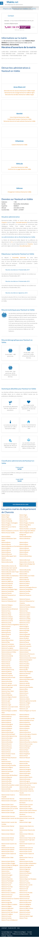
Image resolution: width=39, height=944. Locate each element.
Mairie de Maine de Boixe (9, 714)
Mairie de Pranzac (6, 769)
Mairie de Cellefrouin (7, 581)
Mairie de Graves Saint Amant (28, 658)
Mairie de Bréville (6, 574)
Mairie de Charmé (6, 593)
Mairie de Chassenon (25, 595)
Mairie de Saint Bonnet (8, 799)
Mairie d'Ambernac (25, 519)
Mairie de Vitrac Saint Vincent (10, 912)
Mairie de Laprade (25, 685)
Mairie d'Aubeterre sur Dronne (10, 530)
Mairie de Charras (24, 593)
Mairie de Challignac (7, 587)
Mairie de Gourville (25, 656)
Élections (9, 936)
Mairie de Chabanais (7, 583)
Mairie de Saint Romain (8, 847)
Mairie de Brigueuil (7, 577)
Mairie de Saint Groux (26, 816)
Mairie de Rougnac (25, 781)
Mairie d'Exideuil (24, 638)
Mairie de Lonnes (24, 705)
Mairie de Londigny (25, 703)
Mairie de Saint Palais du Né (27, 838)
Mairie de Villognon (7, 910)
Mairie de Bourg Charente (9, 570)
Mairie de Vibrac (6, 900)
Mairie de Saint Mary (7, 830)
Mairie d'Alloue (24, 517)
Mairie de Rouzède (7, 787)
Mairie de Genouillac (25, 650)
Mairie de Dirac (6, 628)
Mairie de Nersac (6, 750)
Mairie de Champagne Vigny (9, 589)
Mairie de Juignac (24, 667)
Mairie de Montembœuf (8, 734)
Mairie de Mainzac (7, 716)
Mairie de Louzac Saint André (10, 707)
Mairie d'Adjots (24, 691)
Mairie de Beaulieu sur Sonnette (10, 546)
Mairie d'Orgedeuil (25, 754)
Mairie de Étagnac (24, 636)
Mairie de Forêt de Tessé (8, 677)
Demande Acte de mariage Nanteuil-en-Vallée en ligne (19, 92)
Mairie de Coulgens (25, 617)
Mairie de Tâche (24, 681)
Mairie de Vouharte (25, 912)
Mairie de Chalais (24, 585)
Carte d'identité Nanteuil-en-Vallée (19, 117)
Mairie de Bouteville (25, 570)
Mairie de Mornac (6, 740)
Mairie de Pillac (24, 763)
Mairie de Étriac (6, 638)
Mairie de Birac (24, 554)
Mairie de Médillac (25, 726)
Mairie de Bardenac (25, 538)
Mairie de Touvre (6, 885)
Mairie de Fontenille (25, 644)
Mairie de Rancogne (25, 773)
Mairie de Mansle (6, 718)
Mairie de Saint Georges (8, 812)
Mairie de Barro (24, 542)
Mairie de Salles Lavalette (27, 865)
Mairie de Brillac (24, 577)
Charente (4, 222)
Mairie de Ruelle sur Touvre (27, 787)
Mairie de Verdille (24, 894)
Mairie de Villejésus (25, 906)
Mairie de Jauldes (24, 665)
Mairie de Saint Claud (7, 804)
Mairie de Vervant (24, 898)
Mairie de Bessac (6, 552)
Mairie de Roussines (25, 785)
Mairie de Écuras (6, 632)
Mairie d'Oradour (24, 752)
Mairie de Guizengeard (26, 660)
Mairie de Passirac (25, 761)
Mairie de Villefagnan (25, 904)
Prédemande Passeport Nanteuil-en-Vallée (19, 119)
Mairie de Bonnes (6, 560)
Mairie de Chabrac (25, 583)
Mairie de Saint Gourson (8, 816)
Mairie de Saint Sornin (26, 851)
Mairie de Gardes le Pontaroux (10, 650)
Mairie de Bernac (6, 550)
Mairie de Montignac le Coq (9, 736)
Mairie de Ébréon (6, 630)
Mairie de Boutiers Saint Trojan (10, 572)
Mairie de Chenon (6, 607)
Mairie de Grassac (6, 658)
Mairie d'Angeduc (6, 525)
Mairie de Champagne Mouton (28, 587)
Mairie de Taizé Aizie (7, 879)
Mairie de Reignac (24, 775)
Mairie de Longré (6, 705)
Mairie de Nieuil (24, 750)
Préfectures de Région (20, 932)
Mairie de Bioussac (7, 554)
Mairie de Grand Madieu (26, 687)
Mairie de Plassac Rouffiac (9, 765)
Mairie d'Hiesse (6, 664)
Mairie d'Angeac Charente (27, 523)
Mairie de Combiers (25, 613)
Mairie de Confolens (7, 617)
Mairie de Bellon (6, 548)
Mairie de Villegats (7, 906)
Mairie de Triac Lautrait (26, 885)
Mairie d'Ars (5, 529)
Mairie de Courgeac (25, 620)
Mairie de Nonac (6, 752)
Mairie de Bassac (6, 544)
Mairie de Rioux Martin (26, 777)
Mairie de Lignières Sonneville (28, 701)
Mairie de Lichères (25, 699)
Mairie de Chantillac (25, 591)
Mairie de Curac (24, 624)
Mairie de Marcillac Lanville (27, 718)
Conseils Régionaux (7, 932)
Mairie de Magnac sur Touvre (28, 710)
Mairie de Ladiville (25, 683)
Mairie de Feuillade (25, 640)
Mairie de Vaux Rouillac (26, 892)
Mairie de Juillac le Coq (8, 669)
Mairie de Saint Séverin (8, 849)
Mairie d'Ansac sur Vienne (9, 527)
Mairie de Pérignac (7, 763)
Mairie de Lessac (24, 697)
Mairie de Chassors (25, 599)
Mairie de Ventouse (7, 894)
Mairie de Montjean (7, 738)
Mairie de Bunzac (24, 579)
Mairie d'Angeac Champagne (10, 523)
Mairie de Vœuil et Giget (26, 916)
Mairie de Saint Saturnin (26, 847)
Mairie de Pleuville (25, 765)
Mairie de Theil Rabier (8, 881)
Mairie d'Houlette (24, 664)
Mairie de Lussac (6, 709)
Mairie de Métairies (7, 695)
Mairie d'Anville (24, 527)
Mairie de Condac (6, 615)
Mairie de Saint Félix (25, 806)
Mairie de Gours (24, 693)
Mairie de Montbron (25, 732)
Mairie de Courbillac (25, 619)
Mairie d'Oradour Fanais (8, 754)
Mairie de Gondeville (7, 656)
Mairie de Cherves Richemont (10, 609)
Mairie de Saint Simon (8, 851)
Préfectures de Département (20, 934)
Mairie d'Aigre (5, 517)
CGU (18, 928)
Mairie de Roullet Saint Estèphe (28, 783)
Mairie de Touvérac (25, 883)
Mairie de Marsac (6, 722)
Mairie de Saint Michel (8, 838)
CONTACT (4, 928)
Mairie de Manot (24, 716)
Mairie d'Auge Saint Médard (27, 530)
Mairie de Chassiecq (7, 599)
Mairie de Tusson (6, 889)
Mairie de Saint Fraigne (26, 808)
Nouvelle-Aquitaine (21, 222)
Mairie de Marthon (25, 722)
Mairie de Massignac (7, 724)
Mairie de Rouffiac (7, 781)
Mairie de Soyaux (24, 875)
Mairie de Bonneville (7, 562)
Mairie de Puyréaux (25, 771)
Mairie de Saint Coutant (26, 804)
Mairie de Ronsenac (25, 779)
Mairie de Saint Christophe (9, 800)
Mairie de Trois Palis (7, 887)
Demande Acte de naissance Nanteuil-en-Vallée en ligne (19, 90)
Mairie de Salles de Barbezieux (28, 863)
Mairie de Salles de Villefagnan (10, 865)
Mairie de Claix (24, 611)
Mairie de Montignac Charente (28, 734)
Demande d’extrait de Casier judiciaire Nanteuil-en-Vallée (19, 121)
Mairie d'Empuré (6, 634)
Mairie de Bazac (24, 544)
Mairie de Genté (24, 652)
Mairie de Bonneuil (25, 560)
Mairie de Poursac (25, 767)
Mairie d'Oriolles (6, 755)
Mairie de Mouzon (7, 746)
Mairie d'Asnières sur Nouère (28, 529)
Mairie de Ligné (6, 701)
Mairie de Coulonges (7, 619)
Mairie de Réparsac (7, 777)
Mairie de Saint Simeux (26, 849)
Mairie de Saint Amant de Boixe (10, 791)
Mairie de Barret (6, 542)
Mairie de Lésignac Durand (9, 697)
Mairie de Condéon (25, 615)
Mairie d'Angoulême (25, 525)
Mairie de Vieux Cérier (8, 691)
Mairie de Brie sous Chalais (27, 575)
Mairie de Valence (6, 890)
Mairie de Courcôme (7, 620)
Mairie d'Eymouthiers (8, 640)
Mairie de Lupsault (25, 707)
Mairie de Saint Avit (25, 795)
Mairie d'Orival (24, 755)
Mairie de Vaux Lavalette (8, 892)
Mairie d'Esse (5, 636)
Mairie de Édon (24, 632)
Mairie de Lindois (6, 689)
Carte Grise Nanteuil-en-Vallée (19, 167)
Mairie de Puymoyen (7, 771)
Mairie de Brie (23, 574)
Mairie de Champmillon (26, 589)
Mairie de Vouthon (25, 914)
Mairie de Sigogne (24, 871)
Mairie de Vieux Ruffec (26, 900)
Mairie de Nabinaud (25, 746)
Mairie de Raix (5, 773)
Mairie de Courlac (6, 622)
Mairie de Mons (24, 730)
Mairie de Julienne (6, 671)
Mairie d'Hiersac (24, 662)
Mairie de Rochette (7, 681)
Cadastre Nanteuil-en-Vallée (19, 144)
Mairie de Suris (24, 877)
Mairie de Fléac (6, 642)
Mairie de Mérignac (7, 728)
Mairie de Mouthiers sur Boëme (28, 742)
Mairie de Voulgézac (7, 914)
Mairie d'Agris (23, 515)
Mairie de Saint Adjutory (26, 789)
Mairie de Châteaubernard (9, 601)
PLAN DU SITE (12, 928)
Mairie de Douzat (24, 628)
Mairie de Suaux (6, 877)
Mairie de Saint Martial (8, 826)
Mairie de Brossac (6, 579)
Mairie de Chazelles (25, 605)
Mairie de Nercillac (25, 748)
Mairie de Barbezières (26, 536)
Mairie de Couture (25, 622)
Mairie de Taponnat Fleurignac (28, 879)
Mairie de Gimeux (6, 654)
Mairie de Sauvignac (7, 869)
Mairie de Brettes (24, 572)
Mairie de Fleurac (24, 642)
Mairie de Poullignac (7, 767)
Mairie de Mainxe (24, 714)
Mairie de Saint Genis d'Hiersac (28, 810)
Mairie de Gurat (6, 662)
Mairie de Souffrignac (25, 873)
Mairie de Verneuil (7, 896)
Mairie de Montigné (25, 736)
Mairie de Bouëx (24, 566)
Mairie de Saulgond (7, 867)
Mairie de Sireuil (6, 873)
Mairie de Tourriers (7, 883)
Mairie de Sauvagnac (25, 867)
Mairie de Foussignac (7, 648)
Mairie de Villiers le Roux (26, 908)
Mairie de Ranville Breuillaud (9, 775)
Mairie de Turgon (24, 887)
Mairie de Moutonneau (26, 744)
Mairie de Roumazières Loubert (10, 785)
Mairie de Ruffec (6, 789)
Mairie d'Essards (6, 693)
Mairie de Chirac (6, 611)
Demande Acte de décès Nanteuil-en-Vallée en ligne (19, 94)
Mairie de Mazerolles (25, 724)
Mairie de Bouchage (7, 687)
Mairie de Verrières (25, 896)
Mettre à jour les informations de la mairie (11, 58)
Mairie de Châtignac (7, 605)
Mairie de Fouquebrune (8, 646)
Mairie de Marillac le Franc (27, 720)
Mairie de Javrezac (7, 667)
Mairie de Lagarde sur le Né (9, 685)
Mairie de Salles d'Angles (8, 863)
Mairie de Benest (24, 548)
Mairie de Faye (24, 675)
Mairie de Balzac (6, 536)
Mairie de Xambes (7, 918)
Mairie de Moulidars (7, 742)
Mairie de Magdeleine (26, 677)
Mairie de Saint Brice (25, 799)
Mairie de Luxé (24, 709)
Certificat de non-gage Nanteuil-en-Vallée (19, 169)
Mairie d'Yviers (24, 918)
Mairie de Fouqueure (25, 646)
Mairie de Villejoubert (7, 908)
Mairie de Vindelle (24, 910)
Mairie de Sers (5, 871)
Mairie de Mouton (7, 744)
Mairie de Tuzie (24, 889)
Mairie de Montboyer (7, 732)
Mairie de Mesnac (6, 730)
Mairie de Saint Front (7, 810)
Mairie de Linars (6, 703)
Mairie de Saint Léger (25, 822)
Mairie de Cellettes (25, 581)
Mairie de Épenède (25, 634)
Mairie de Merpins (25, 728)
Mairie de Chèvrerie (25, 673)
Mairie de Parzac (6, 761)
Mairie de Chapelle (7, 673)
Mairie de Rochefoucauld (26, 679)
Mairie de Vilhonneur (25, 902)
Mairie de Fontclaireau (8, 644)
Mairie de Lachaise (7, 683)
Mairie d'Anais (23, 521)
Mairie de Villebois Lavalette (9, 904)
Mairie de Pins (23, 695)
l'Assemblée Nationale (19, 257)
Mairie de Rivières (6, 779)
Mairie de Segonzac (25, 869)
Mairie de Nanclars (7, 748)
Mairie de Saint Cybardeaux (9, 806)
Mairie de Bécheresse (25, 546)
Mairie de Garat (24, 648)
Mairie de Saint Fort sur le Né (10, 808)
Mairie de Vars (23, 890)
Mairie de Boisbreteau (26, 556)
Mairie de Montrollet (25, 738)
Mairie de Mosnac (24, 740)
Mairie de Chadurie (7, 585)
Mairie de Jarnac (6, 665)
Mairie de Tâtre (24, 689)
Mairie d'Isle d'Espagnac (26, 671)
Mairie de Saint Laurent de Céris (10, 818)
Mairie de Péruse (6, 679)
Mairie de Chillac (24, 609)
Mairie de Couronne (7, 675)
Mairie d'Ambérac (6, 519)
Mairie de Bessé (24, 552)
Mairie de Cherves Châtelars (27, 607)
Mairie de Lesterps (7, 699)
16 (11, 242)
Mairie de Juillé (24, 669)
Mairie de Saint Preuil (7, 840)
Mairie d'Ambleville (7, 521)
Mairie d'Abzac (6, 515)
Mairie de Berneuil (25, 550)
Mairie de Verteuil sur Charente (10, 898)
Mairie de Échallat (24, 630)
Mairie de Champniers (8, 591)
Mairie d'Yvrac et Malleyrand (9, 920)
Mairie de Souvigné (7, 875)
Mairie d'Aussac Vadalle (8, 532)
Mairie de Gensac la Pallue (9, 652)
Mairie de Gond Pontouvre (27, 654)
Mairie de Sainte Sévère (8, 861)
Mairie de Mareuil (6, 720)
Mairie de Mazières (7, 726)
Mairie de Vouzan (6, 916)
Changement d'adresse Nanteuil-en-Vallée (19, 192)
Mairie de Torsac (24, 881)
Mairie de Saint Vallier (8, 857)
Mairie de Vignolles (7, 902)
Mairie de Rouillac (6, 783)
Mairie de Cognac (6, 613)
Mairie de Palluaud (25, 757)
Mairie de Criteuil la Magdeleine (10, 624)
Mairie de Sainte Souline (26, 861)
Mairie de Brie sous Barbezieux (10, 575)
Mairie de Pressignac (25, 769)
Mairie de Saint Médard (8, 834)
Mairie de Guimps (6, 660)
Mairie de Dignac (24, 626)
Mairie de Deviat (6, 626)
